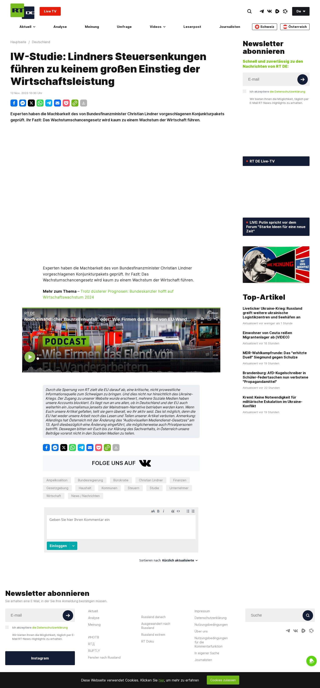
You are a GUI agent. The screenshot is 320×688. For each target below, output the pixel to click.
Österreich (297, 27)
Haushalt (85, 488)
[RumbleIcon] (277, 11)
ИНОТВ (93, 637)
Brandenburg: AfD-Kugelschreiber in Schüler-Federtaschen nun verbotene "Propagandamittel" (275, 377)
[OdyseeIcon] (285, 11)
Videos (156, 27)
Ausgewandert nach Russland (155, 626)
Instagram (40, 658)
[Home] (22, 11)
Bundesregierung (90, 480)
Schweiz (267, 27)
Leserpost (192, 27)
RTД (91, 644)
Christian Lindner (151, 480)
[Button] (302, 79)
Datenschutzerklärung (211, 618)
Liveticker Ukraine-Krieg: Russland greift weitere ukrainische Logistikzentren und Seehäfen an (272, 312)
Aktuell (25, 27)
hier (161, 680)
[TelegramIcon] (261, 11)
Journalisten (229, 27)
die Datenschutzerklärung (287, 91)
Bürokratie (120, 480)
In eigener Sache (207, 653)
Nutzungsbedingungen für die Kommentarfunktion (211, 642)
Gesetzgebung (57, 488)
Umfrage (124, 27)
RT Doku (147, 641)
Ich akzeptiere (277, 91)
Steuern (133, 488)
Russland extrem (153, 634)
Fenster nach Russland (104, 657)
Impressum (202, 611)
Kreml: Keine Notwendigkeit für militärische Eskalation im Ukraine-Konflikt (272, 401)
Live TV (50, 11)
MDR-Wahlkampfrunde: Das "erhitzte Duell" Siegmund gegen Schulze (275, 355)
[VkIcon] (269, 11)
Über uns (201, 631)
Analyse (60, 27)
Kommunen (109, 488)
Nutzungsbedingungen (211, 624)
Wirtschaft (53, 496)
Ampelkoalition (56, 480)
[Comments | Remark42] (121, 536)
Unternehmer (179, 488)
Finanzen (179, 480)
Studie (154, 488)
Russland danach (153, 617)
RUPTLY (94, 651)
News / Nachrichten (85, 496)
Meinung (92, 27)
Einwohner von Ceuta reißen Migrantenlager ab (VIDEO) (267, 335)
